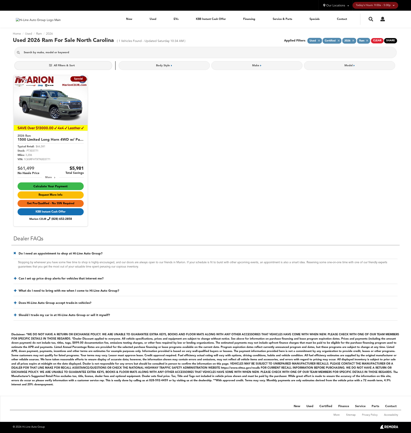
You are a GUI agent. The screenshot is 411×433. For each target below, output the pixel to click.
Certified (325, 406)
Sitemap (351, 415)
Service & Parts (282, 19)
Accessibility (391, 415)
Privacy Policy (370, 415)
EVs (176, 19)
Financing (249, 19)
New (129, 19)
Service (360, 406)
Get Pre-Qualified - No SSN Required (50, 203)
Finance (343, 406)
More (48, 177)
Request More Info (51, 195)
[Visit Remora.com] (389, 427)
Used (153, 19)
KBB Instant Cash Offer (211, 19)
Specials (315, 19)
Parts (375, 406)
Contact (342, 19)
